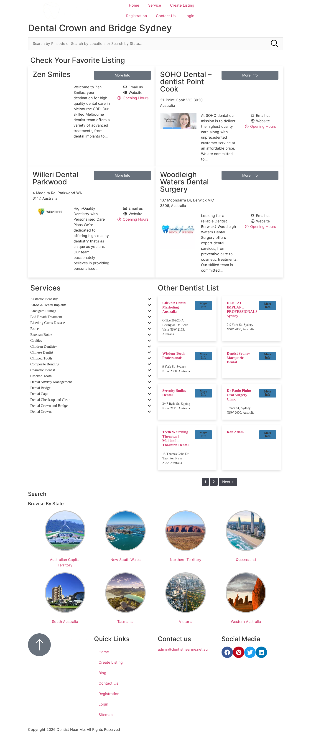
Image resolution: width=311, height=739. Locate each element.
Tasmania (125, 621)
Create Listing (182, 5)
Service (154, 5)
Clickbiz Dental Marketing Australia (174, 307)
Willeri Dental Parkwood (55, 178)
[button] (203, 305)
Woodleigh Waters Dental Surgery (184, 182)
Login (189, 15)
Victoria (185, 621)
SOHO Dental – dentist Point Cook (186, 81)
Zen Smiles (52, 74)
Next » (228, 481)
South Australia (65, 621)
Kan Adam (235, 432)
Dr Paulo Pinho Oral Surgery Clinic (239, 395)
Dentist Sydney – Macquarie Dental (240, 358)
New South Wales (125, 559)
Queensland (246, 559)
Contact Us (166, 15)
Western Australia (246, 621)
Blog (102, 672)
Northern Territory (185, 559)
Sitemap (106, 714)
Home (134, 5)
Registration (136, 15)
